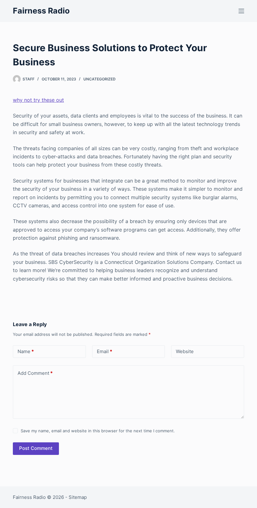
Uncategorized (99, 79)
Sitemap (78, 497)
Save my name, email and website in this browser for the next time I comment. (98, 430)
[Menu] (241, 11)
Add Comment (35, 373)
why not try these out (38, 100)
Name (26, 351)
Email (104, 351)
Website (185, 351)
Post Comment (36, 448)
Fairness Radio (41, 10)
